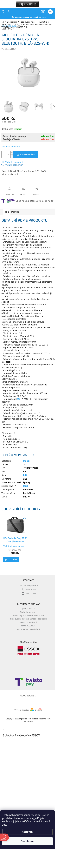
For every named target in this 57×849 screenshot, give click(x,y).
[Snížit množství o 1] (11, 156)
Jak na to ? (49, 200)
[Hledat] (3, 12)
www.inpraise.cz (28, 695)
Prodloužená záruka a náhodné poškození (28, 619)
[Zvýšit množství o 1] (11, 152)
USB (19, 399)
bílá (25, 475)
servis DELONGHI (28, 626)
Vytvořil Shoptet (21, 710)
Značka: (9, 49)
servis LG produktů (28, 622)
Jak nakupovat (28, 608)
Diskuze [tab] (15, 211)
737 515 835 (31, 593)
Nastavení (27, 831)
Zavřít (17, 183)
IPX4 (25, 485)
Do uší (26, 460)
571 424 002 (31, 589)
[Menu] (50, 12)
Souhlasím (27, 841)
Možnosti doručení (10, 146)
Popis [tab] (6, 211)
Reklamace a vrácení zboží (28, 629)
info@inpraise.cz (31, 585)
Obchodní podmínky (29, 612)
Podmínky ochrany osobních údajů (28, 615)
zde (4, 824)
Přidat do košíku (27, 154)
